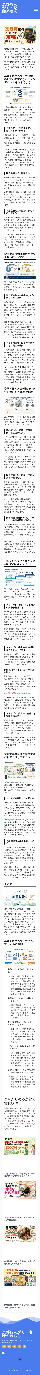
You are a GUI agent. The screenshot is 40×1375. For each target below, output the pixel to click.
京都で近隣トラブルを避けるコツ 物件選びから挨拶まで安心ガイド (19, 1174)
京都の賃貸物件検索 (12, 820)
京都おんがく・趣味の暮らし (9, 9)
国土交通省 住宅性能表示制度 (19, 693)
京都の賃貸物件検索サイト (19, 239)
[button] (20, 1359)
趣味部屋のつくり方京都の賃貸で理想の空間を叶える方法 (19, 1262)
